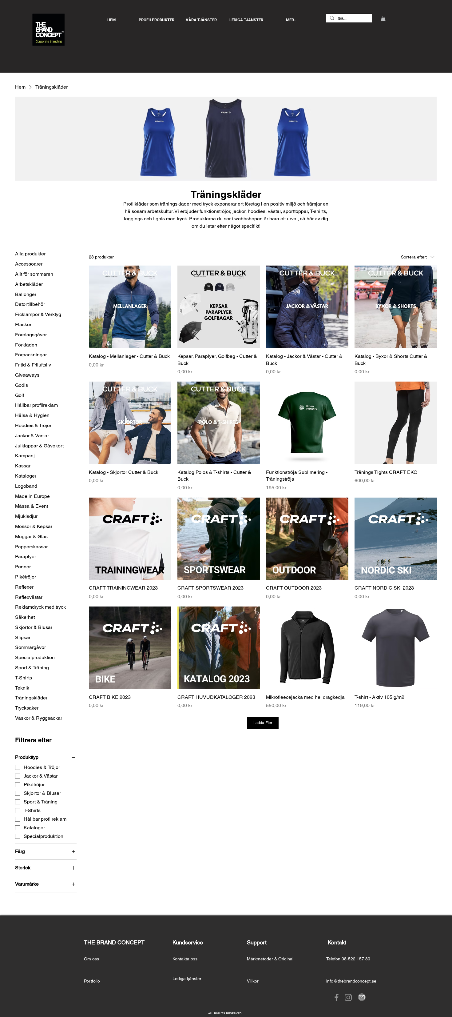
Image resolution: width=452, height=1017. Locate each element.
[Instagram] (348, 997)
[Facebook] (336, 997)
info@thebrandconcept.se (351, 981)
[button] (383, 18)
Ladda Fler (262, 722)
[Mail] (362, 997)
